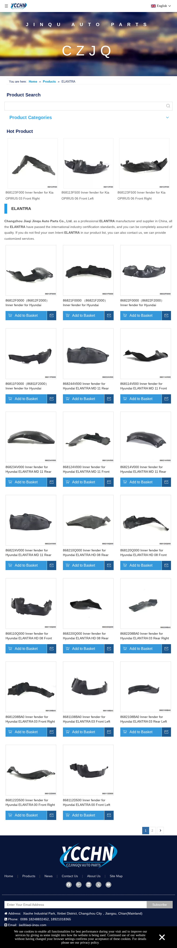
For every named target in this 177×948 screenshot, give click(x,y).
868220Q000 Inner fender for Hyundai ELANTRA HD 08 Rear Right (86, 636)
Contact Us (70, 876)
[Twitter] (98, 885)
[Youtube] (108, 885)
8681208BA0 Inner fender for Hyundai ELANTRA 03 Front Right (30, 719)
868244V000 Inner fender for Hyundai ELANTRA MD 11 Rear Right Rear (86, 386)
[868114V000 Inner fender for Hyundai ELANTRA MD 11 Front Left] (146, 353)
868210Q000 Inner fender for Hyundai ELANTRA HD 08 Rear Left (86, 552)
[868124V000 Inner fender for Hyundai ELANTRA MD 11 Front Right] (88, 437)
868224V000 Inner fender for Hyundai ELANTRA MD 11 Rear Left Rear (28, 552)
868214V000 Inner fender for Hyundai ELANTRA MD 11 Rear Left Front (143, 469)
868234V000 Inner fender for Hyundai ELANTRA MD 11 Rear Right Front (28, 469)
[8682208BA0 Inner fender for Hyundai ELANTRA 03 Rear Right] (146, 603)
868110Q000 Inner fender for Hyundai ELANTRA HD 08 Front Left (29, 636)
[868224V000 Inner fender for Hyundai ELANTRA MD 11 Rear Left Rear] (31, 520)
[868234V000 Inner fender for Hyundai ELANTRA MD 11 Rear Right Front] (31, 437)
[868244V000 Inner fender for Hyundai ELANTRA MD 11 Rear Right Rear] (88, 353)
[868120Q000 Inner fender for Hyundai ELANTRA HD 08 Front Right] (146, 520)
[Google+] (79, 885)
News (48, 876)
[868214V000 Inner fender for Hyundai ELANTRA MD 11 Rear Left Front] (146, 437)
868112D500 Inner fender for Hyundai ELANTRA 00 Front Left (86, 802)
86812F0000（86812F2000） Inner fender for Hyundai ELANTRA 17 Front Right (27, 303)
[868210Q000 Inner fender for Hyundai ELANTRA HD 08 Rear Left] (88, 520)
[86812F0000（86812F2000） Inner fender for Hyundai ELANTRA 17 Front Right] (31, 270)
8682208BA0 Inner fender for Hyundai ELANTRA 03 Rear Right (144, 636)
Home (8, 876)
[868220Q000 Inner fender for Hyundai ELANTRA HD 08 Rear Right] (88, 603)
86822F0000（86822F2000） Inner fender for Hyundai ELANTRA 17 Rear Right (142, 303)
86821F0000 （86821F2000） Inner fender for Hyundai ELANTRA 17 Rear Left (85, 303)
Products (28, 876)
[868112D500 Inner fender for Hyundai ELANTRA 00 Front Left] (88, 770)
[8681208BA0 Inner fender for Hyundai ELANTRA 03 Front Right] (31, 686)
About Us (93, 876)
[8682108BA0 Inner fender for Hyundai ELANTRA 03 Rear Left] (146, 686)
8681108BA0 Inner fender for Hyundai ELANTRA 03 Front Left (86, 719)
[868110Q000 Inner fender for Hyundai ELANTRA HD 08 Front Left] (31, 603)
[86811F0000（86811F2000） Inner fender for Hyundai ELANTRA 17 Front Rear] (31, 353)
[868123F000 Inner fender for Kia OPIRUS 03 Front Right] (32, 163)
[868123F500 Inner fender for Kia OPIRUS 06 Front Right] (144, 163)
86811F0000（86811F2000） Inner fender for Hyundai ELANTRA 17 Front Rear (27, 386)
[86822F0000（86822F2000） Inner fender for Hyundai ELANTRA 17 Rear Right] (146, 270)
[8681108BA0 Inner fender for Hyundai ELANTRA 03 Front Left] (88, 686)
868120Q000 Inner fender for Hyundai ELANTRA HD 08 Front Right (143, 552)
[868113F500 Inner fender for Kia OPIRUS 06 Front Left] (88, 163)
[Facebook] (69, 885)
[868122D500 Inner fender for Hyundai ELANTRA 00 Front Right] (31, 770)
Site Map (116, 876)
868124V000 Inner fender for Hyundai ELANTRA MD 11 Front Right (86, 469)
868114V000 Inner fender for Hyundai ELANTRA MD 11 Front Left (143, 386)
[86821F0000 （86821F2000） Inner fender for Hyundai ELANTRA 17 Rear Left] (88, 270)
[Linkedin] (88, 885)
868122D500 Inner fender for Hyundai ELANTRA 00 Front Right (30, 802)
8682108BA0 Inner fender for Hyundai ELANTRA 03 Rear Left (143, 719)
